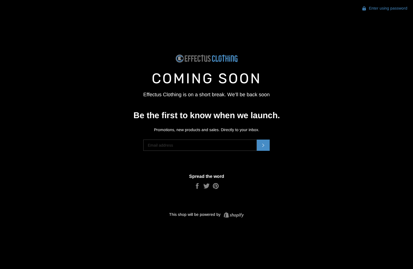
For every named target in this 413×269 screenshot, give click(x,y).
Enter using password (387, 8)
